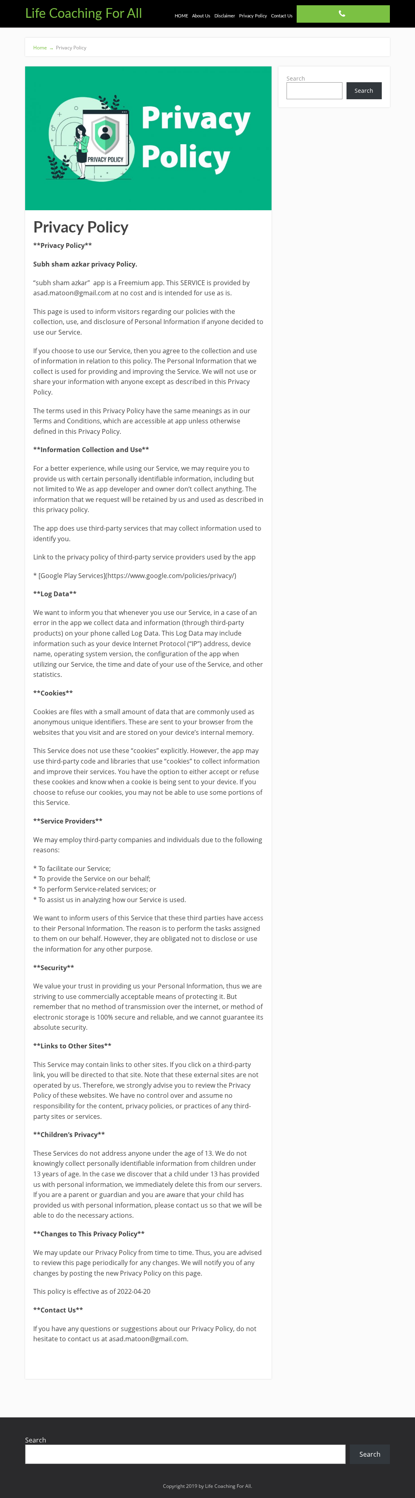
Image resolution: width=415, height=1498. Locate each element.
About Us (201, 16)
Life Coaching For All (83, 13)
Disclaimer (224, 16)
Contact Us (282, 16)
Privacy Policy (253, 16)
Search (296, 78)
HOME (181, 16)
